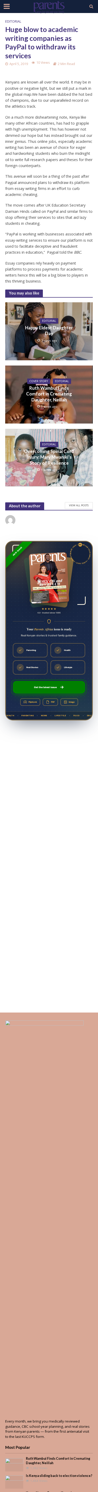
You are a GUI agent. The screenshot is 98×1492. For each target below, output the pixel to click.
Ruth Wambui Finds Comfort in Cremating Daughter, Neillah (49, 393)
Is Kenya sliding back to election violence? (59, 1476)
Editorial (13, 21)
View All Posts (79, 505)
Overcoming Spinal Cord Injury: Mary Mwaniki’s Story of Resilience (49, 457)
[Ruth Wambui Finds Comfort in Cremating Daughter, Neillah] (14, 1464)
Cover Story (38, 381)
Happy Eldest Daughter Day (49, 330)
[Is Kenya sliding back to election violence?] (14, 1481)
